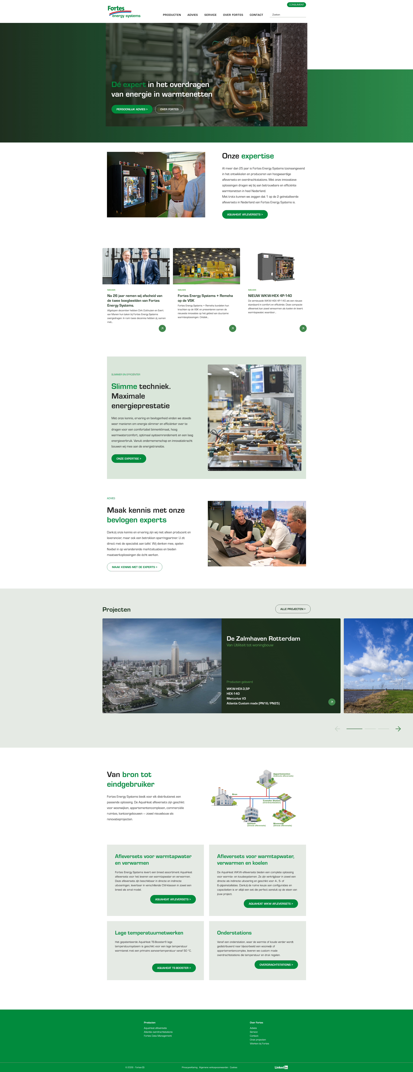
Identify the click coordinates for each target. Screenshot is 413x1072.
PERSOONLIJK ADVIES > (132, 109)
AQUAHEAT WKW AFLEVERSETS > (271, 903)
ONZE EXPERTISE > (128, 458)
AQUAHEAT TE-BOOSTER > (174, 968)
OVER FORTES (169, 109)
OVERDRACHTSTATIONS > (276, 964)
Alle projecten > (293, 609)
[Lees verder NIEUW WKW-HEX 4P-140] (303, 328)
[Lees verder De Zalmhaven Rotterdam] (331, 702)
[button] (337, 729)
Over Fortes (233, 15)
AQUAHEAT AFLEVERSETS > (245, 214)
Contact (256, 15)
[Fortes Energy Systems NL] (124, 12)
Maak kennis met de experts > (134, 567)
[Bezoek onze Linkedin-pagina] (281, 1067)
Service (210, 15)
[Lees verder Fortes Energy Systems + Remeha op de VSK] (232, 328)
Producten (172, 15)
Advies (192, 15)
